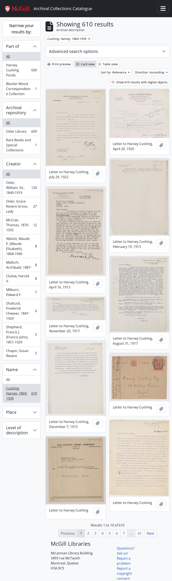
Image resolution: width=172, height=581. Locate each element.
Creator (13, 164)
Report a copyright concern (124, 573)
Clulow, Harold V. (21, 278)
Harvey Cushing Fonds (21, 70)
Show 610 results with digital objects (141, 82)
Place (11, 412)
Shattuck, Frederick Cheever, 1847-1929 (21, 311)
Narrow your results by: (21, 29)
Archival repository (16, 110)
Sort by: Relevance (114, 72)
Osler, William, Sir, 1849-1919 (21, 187)
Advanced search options (73, 51)
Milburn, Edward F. (21, 292)
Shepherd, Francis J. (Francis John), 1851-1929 (21, 334)
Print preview (61, 64)
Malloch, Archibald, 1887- (21, 265)
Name (12, 369)
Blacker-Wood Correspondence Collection (21, 88)
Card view (87, 64)
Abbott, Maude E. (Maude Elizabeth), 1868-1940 (21, 246)
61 (140, 533)
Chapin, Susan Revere (21, 353)
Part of (12, 46)
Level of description (17, 430)
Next (150, 533)
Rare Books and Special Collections (21, 145)
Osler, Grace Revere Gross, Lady (21, 206)
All (8, 56)
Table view (110, 64)
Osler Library (21, 132)
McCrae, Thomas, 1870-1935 (21, 225)
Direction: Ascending (150, 72)
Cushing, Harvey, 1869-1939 (21, 393)
